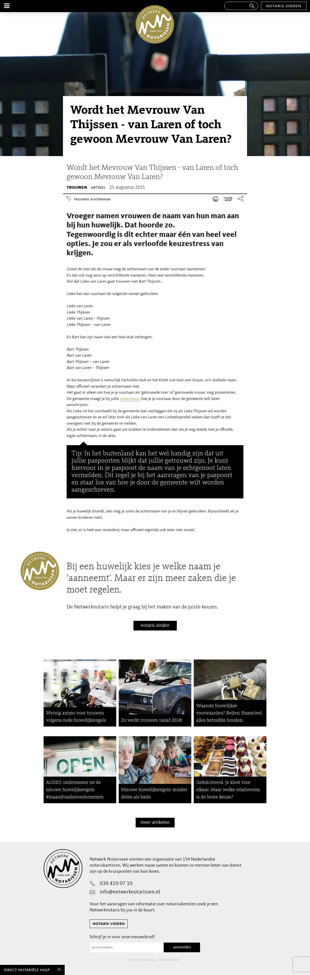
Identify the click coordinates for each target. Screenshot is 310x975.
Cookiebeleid (169, 960)
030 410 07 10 (116, 883)
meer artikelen (155, 822)
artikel (98, 187)
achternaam (100, 199)
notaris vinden (283, 6)
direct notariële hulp (27, 970)
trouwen (77, 187)
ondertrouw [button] (130, 399)
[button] (239, 199)
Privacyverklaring (141, 960)
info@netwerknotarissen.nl (130, 892)
